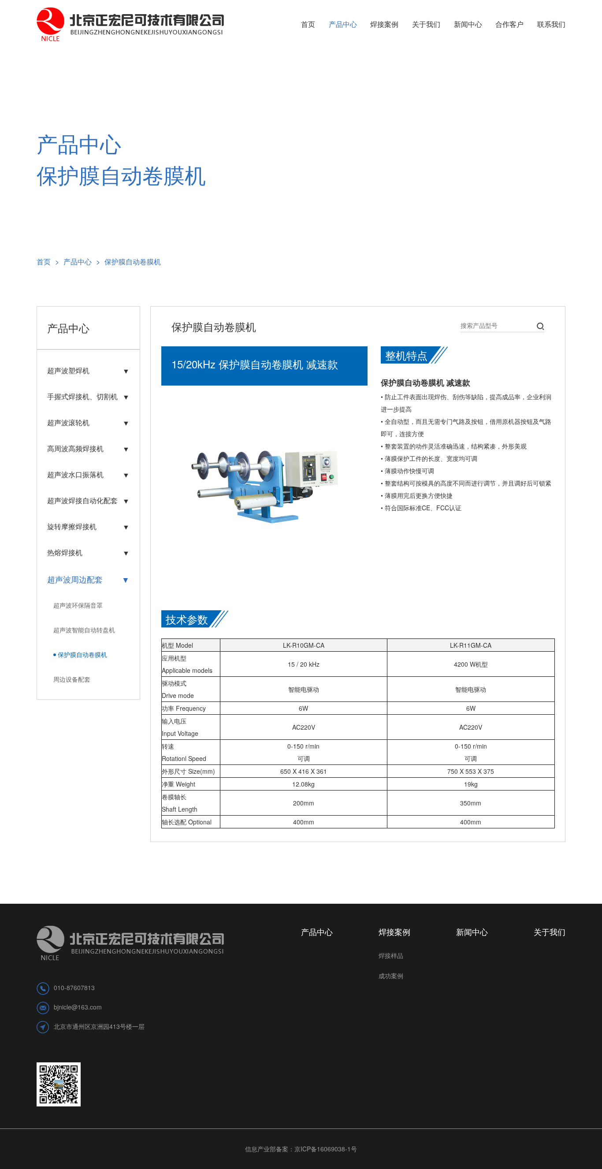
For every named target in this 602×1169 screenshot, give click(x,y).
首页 (48, 261)
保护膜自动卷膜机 (132, 261)
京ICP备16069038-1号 (325, 1148)
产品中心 (81, 261)
